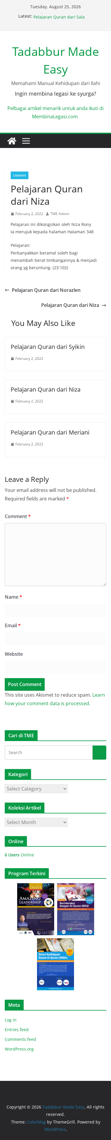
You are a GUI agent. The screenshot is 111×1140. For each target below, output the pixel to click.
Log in (11, 1020)
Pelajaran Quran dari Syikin (48, 347)
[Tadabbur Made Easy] (12, 141)
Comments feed (20, 1039)
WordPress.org (19, 1049)
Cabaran (19, 175)
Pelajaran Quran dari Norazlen (46, 290)
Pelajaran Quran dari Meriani (50, 432)
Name (13, 597)
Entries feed (17, 1029)
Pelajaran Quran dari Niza (59, 14)
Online (19, 855)
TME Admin (59, 213)
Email (13, 625)
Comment (18, 516)
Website (14, 654)
